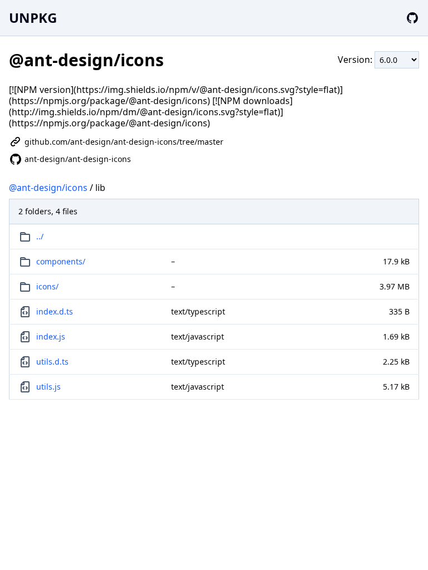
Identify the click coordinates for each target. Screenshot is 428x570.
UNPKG (33, 17)
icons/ (47, 286)
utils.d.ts (52, 361)
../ (39, 236)
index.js (50, 336)
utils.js (48, 386)
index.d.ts (54, 311)
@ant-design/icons (48, 187)
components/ (60, 261)
